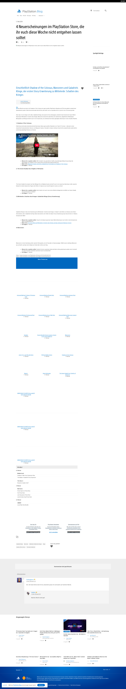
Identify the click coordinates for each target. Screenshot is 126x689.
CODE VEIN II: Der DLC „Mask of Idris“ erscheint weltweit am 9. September (74, 657)
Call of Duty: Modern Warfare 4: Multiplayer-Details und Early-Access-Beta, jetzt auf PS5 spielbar (50, 632)
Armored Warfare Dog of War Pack (47, 315)
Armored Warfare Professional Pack (26, 315)
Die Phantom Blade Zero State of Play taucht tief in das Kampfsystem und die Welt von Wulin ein (101, 103)
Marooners (67, 335)
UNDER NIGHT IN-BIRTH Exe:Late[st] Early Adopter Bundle (26, 394)
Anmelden (96, 10)
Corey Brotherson (94, 661)
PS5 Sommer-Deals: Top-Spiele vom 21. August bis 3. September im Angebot (26, 631)
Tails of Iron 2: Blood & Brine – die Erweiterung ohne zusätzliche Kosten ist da (98, 631)
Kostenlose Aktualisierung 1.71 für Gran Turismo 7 (27, 656)
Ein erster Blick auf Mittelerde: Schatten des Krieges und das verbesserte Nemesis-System (49, 223)
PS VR (24, 15)
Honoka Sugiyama (70, 661)
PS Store (29, 15)
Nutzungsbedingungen (51, 685)
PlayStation (32, 11)
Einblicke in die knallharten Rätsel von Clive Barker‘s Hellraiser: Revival (97, 657)
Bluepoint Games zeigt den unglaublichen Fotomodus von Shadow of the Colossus (48, 164)
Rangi (44, 544)
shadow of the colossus (20, 547)
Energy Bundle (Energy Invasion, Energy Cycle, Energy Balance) (46, 335)
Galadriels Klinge (19, 544)
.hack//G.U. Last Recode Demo (26, 355)
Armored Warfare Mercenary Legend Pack (67, 315)
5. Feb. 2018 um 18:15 (36, 594)
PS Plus (34, 15)
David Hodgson (46, 636)
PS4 (21, 15)
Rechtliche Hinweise (75, 685)
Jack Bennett (93, 635)
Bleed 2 (26, 373)
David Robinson (22, 659)
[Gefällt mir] (98, 70)
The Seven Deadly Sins (31, 547)
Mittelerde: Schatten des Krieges (35, 544)
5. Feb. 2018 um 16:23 (31, 581)
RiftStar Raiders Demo (46, 355)
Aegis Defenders (47, 373)
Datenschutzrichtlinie (63, 685)
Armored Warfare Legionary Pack (67, 295)
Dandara (26, 335)
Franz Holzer (21, 635)
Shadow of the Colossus (67, 355)
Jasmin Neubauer (24, 101)
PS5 (18, 15)
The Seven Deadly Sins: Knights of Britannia (67, 374)
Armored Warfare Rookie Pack (47, 295)
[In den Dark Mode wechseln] (91, 11)
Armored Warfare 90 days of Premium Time (26, 296)
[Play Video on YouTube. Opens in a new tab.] (83, 631)
